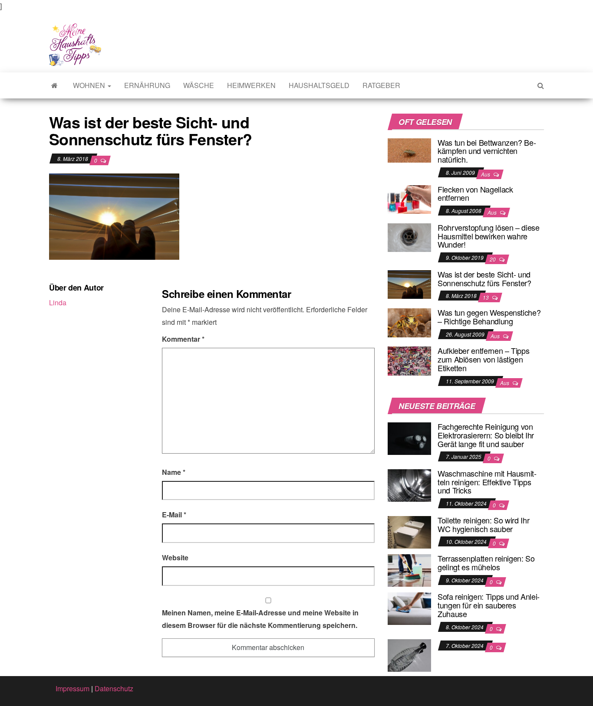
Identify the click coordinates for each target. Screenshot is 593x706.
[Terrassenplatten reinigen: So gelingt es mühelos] (409, 570)
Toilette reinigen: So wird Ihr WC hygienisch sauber (483, 524)
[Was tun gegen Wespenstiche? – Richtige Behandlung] (409, 322)
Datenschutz (114, 688)
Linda (57, 302)
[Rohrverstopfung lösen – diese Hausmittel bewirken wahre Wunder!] (409, 237)
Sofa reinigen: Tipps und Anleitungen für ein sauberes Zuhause (489, 605)
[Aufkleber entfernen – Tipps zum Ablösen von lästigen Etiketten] (409, 360)
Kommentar (183, 339)
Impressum (72, 688)
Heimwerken (251, 85)
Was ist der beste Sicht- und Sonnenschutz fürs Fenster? (484, 278)
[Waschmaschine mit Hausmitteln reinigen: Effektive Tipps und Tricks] (409, 485)
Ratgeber (381, 85)
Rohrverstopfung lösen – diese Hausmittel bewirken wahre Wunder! (489, 236)
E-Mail (174, 515)
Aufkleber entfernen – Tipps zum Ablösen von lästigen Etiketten (483, 359)
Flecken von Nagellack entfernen (475, 193)
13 (486, 297)
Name (173, 472)
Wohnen (90, 85)
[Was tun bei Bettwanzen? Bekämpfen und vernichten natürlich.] (409, 149)
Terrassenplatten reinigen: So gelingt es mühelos (486, 562)
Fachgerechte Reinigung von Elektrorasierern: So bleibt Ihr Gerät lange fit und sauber (486, 435)
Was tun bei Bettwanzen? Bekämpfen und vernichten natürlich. (487, 151)
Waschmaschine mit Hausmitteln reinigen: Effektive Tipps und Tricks (487, 481)
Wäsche (198, 85)
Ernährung (147, 85)
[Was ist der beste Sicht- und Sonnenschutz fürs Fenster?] (409, 283)
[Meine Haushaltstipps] (54, 85)
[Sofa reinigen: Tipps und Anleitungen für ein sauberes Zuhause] (409, 608)
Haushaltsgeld (319, 85)
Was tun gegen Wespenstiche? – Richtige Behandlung (489, 317)
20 (493, 259)
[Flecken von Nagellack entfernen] (409, 198)
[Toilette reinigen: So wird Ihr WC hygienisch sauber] (409, 531)
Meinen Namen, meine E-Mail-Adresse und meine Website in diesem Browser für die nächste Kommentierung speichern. (260, 619)
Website (175, 557)
